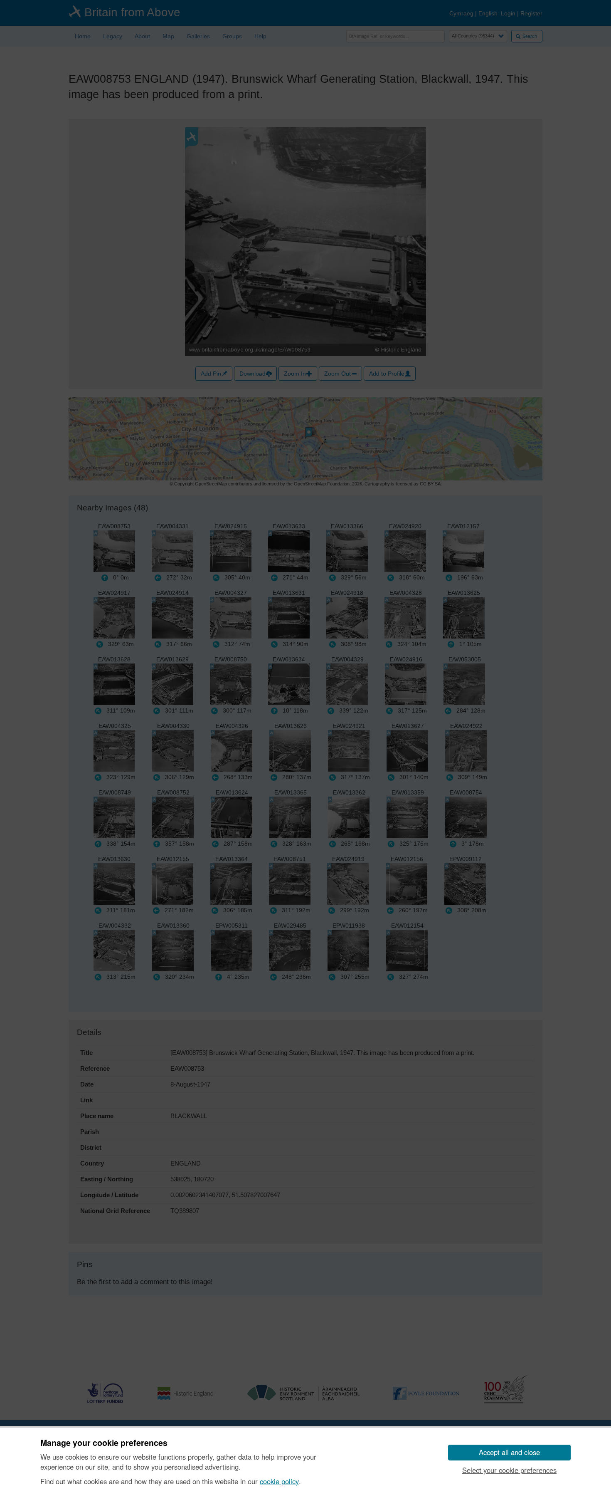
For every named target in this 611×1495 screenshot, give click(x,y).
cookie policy (279, 1481)
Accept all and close (509, 1452)
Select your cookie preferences (509, 1470)
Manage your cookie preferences (104, 1443)
